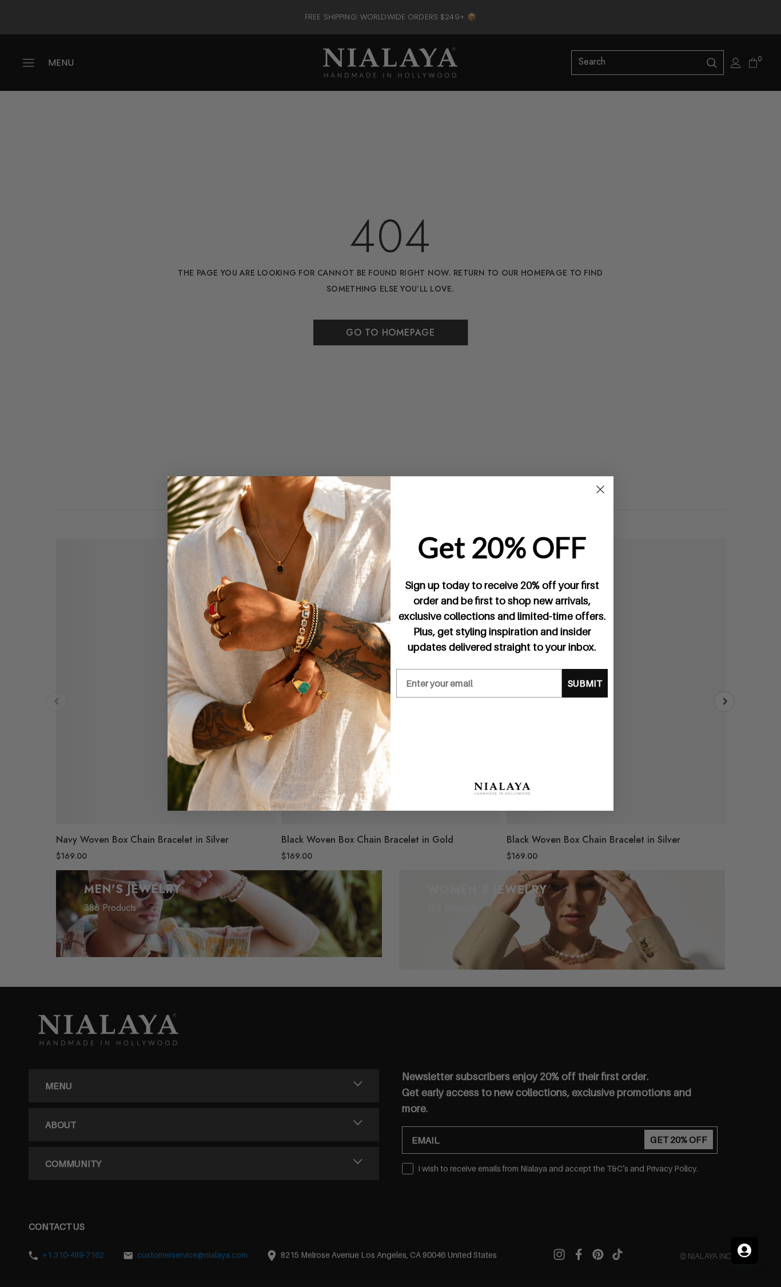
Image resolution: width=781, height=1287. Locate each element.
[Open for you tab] (744, 1250)
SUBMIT (585, 683)
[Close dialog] (600, 489)
